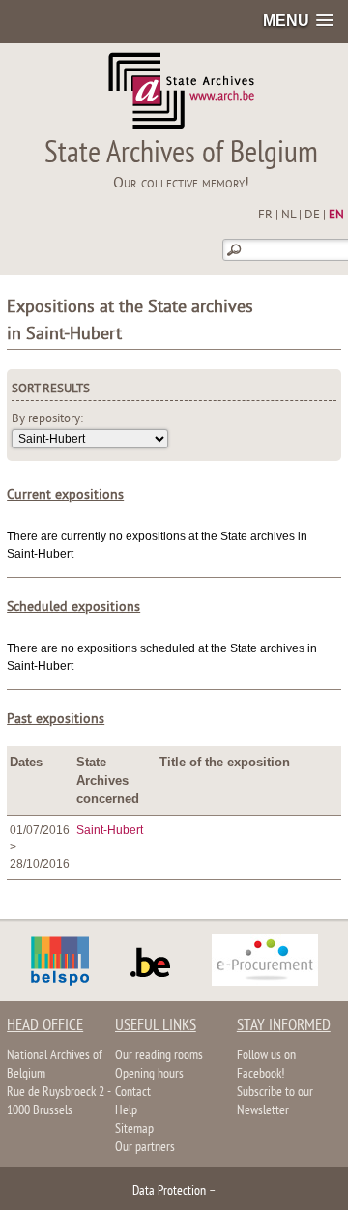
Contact (133, 1092)
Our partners (145, 1147)
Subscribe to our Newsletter (275, 1101)
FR (265, 215)
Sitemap (134, 1129)
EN (336, 215)
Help (126, 1111)
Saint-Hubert (109, 830)
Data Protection (169, 1191)
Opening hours (149, 1074)
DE (312, 215)
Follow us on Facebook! (266, 1065)
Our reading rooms (159, 1056)
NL (288, 215)
